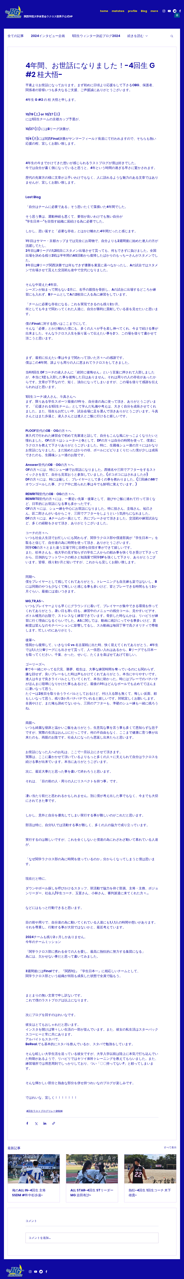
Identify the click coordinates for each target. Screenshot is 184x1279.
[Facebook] (180, 11)
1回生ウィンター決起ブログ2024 (96, 36)
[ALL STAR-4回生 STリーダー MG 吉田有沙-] (92, 1168)
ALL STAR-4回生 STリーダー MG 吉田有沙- (91, 1192)
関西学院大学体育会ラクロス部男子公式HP (48, 16)
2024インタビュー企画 (48, 36)
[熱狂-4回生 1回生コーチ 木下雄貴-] (150, 1168)
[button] (177, 14)
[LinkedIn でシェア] (45, 1123)
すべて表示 (170, 1147)
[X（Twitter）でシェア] (36, 1123)
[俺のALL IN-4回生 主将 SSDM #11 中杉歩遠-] (34, 1168)
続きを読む (135, 36)
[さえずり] (41, 1271)
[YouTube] (169, 11)
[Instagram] (164, 11)
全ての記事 (16, 36)
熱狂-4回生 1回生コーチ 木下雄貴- (150, 1192)
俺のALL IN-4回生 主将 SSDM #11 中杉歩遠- (29, 1192)
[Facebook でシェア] (27, 1123)
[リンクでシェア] (53, 1123)
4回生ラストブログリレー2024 (44, 1111)
